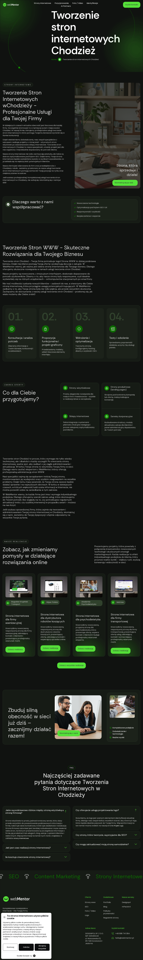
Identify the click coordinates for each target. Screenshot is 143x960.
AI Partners (66, 6)
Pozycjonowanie (62, 3)
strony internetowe (21, 838)
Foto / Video (77, 3)
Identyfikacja (92, 3)
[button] (36, 811)
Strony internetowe (42, 3)
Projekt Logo (118, 826)
